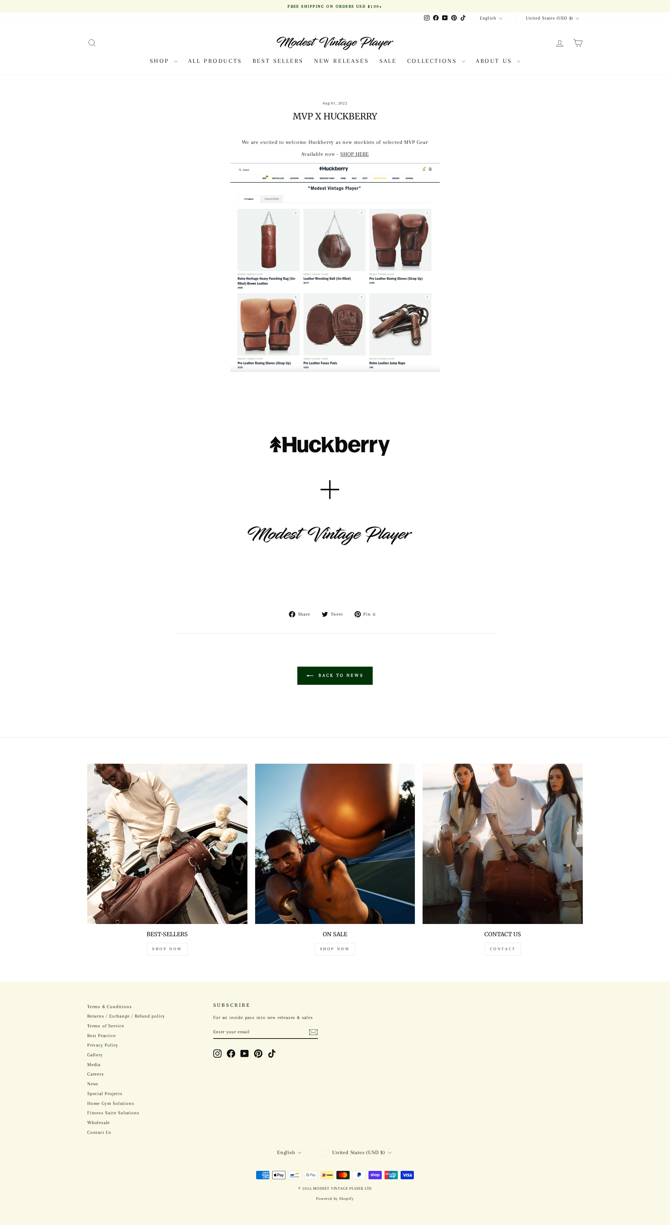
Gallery (95, 1054)
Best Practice (101, 1035)
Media (93, 1064)
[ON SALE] (335, 844)
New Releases (341, 60)
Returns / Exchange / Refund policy (126, 1016)
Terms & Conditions (109, 1006)
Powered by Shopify (334, 1198)
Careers (95, 1074)
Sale (387, 60)
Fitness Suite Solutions (113, 1112)
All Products (215, 60)
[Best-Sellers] (167, 844)
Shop (161, 60)
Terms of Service (105, 1025)
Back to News (340, 675)
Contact (503, 949)
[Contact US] (503, 844)
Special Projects (104, 1093)
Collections (433, 60)
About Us (495, 60)
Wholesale (98, 1122)
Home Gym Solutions (110, 1103)
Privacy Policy (102, 1045)
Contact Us (99, 1132)
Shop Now (167, 949)
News (92, 1083)
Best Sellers (278, 60)
